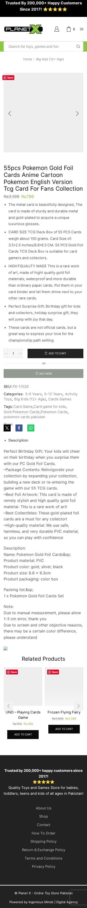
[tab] (18, 454)
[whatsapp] (29, 442)
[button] (10, 114)
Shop (43, 829)
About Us (43, 821)
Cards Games (59, 413)
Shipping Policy (43, 854)
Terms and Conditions (43, 871)
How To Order (44, 846)
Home (27, 59)
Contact (43, 837)
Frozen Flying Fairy (64, 725)
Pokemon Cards (54, 426)
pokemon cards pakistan (24, 431)
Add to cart (57, 353)
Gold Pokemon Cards (22, 426)
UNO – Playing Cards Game (22, 728)
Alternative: (12, 382)
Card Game (23, 420)
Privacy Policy (43, 879)
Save (10, 77)
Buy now (45, 373)
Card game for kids (50, 420)
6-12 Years (53, 408)
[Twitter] (8, 442)
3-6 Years (33, 408)
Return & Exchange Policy (43, 863)
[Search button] (78, 46)
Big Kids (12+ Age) (50, 59)
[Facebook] (19, 442)
